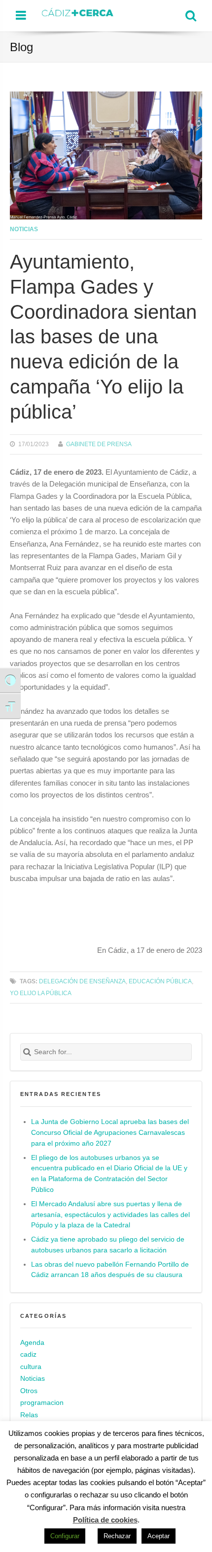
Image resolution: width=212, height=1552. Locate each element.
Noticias (24, 229)
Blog (21, 47)
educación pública (160, 981)
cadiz (28, 1354)
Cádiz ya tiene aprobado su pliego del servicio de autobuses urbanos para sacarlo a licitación (107, 1245)
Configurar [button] (64, 1536)
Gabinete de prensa (99, 444)
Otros (28, 1391)
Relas (29, 1415)
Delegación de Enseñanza (82, 981)
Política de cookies (105, 1520)
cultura (30, 1366)
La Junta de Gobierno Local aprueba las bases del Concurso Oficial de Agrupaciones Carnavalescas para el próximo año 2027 (110, 1132)
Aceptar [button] (158, 1536)
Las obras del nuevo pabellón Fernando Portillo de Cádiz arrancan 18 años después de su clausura (110, 1270)
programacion (42, 1402)
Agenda (32, 1342)
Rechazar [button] (117, 1536)
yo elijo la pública (40, 993)
